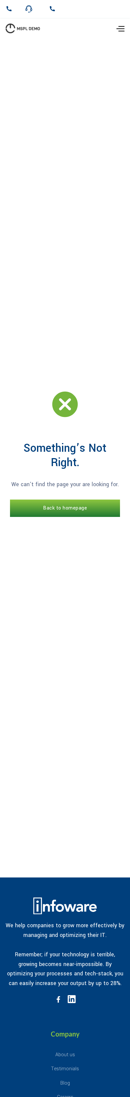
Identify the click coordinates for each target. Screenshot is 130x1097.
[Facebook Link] (58, 999)
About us (65, 1054)
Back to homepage (65, 508)
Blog (65, 1083)
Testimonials (65, 1068)
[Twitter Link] (72, 999)
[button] (103, 28)
